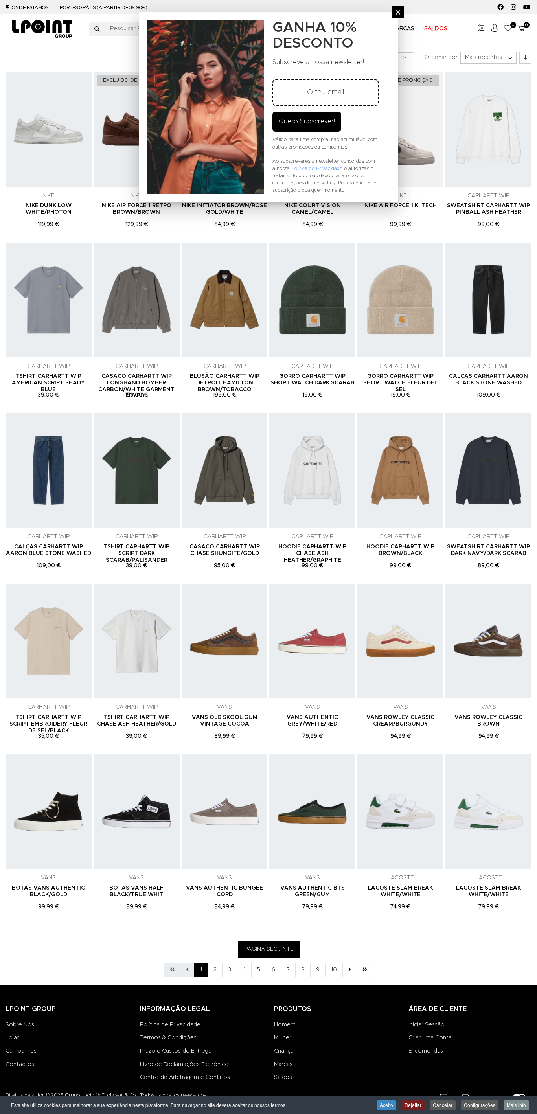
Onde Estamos (30, 7)
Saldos (283, 1077)
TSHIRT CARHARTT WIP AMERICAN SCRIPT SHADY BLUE (48, 382)
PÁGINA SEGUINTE (268, 949)
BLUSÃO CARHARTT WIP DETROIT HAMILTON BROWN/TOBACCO (224, 382)
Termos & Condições (168, 1037)
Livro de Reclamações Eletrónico (184, 1064)
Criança (284, 1051)
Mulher (282, 1037)
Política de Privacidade (170, 1025)
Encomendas (425, 1051)
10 (334, 969)
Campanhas (21, 1051)
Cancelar (442, 1104)
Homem (285, 1025)
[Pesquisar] (97, 29)
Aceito (386, 1104)
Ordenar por (441, 57)
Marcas (283, 1064)
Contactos (20, 1064)
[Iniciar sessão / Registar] (494, 29)
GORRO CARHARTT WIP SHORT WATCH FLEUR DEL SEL (400, 382)
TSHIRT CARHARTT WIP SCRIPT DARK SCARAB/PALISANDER (136, 553)
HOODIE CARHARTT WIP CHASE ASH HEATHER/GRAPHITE (312, 553)
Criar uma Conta (430, 1037)
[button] (508, 29)
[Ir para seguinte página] (349, 970)
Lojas (13, 1037)
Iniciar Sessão (426, 1025)
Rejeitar (413, 1104)
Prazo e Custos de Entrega (175, 1051)
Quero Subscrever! (307, 121)
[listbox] (488, 58)
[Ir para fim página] (365, 970)
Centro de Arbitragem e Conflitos (185, 1077)
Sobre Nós (20, 1025)
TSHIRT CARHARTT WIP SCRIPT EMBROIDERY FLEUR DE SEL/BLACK (48, 724)
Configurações (479, 1104)
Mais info (516, 1104)
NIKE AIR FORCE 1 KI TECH (400, 205)
